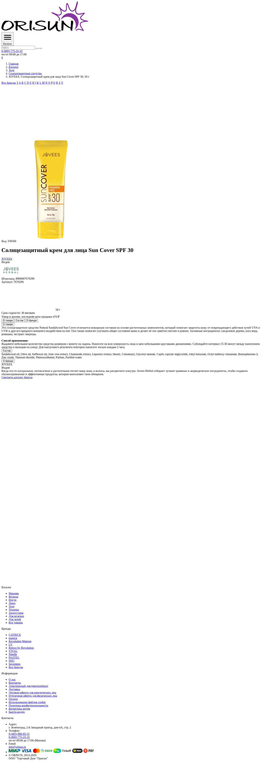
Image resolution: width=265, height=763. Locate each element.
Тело (11, 70)
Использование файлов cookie (27, 702)
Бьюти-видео (17, 711)
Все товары (16, 622)
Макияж (14, 593)
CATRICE (15, 634)
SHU (12, 660)
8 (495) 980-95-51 (19, 733)
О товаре (8, 320)
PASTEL (14, 657)
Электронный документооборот (28, 686)
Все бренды (8, 82)
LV (10, 644)
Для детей (15, 619)
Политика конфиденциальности (28, 705)
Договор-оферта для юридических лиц (32, 692)
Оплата (13, 698)
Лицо (12, 603)
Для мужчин (16, 616)
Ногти (12, 599)
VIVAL (13, 651)
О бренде (31, 320)
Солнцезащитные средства (25, 73)
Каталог (14, 66)
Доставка (14, 689)
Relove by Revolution (21, 647)
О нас (12, 679)
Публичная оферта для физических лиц (33, 695)
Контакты (15, 682)
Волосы (13, 596)
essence (13, 638)
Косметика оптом (19, 708)
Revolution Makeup (20, 641)
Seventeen (14, 664)
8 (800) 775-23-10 (11, 51)
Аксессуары (16, 612)
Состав (19, 320)
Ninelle (13, 654)
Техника (14, 609)
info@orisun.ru (17, 746)
